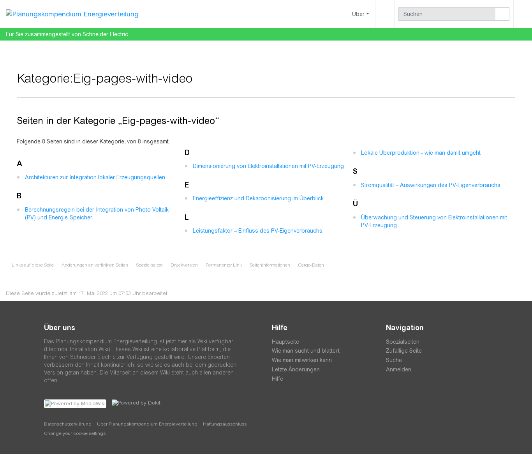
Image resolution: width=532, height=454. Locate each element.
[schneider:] (295, 413)
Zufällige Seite (404, 351)
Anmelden (398, 369)
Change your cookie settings (75, 433)
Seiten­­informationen (270, 265)
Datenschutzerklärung (68, 424)
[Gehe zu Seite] (502, 14)
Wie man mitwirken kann (302, 360)
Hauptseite (285, 342)
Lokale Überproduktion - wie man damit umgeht (421, 153)
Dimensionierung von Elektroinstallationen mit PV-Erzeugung (268, 166)
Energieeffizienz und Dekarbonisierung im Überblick (258, 198)
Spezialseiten (149, 265)
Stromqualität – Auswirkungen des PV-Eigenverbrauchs (430, 185)
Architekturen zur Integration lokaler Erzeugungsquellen (95, 177)
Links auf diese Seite (33, 265)
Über (358, 14)
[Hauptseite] (72, 14)
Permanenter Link (224, 265)
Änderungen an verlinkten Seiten (95, 265)
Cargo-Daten (311, 265)
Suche (394, 360)
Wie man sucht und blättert (306, 351)
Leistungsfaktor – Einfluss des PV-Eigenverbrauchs (257, 231)
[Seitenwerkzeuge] (384, 14)
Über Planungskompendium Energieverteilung (147, 424)
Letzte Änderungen (296, 369)
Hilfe (277, 379)
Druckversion (184, 265)
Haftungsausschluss (225, 424)
